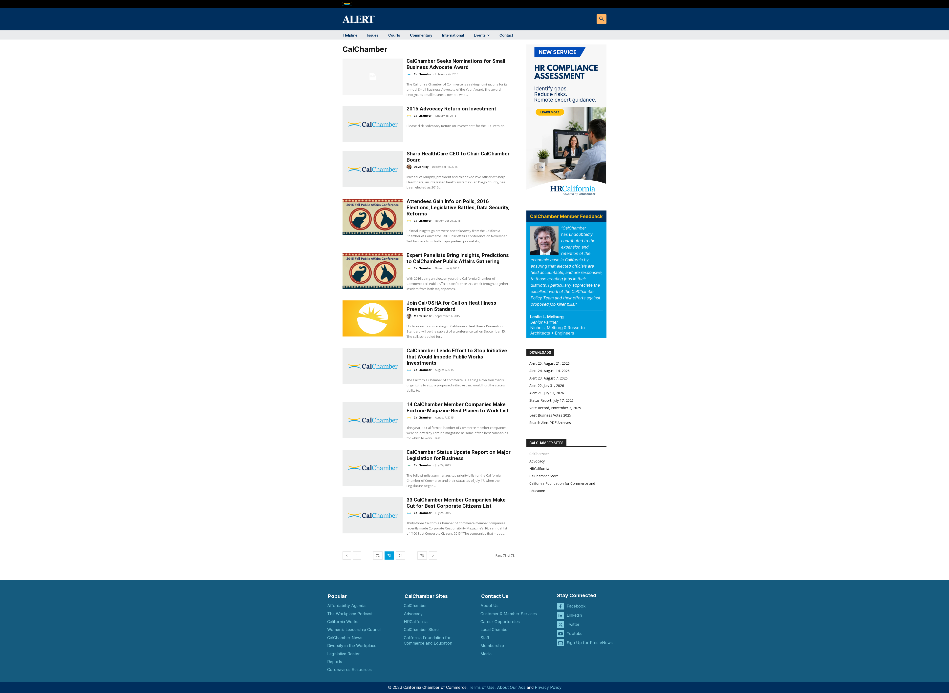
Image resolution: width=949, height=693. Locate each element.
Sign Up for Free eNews (590, 642)
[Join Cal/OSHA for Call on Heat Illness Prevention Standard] (373, 318)
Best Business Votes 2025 (550, 415)
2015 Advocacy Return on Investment (451, 109)
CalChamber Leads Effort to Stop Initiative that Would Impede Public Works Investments (457, 357)
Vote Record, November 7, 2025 (555, 407)
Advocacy (537, 461)
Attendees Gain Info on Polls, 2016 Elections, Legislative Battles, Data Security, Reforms (458, 207)
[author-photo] (410, 74)
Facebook (576, 606)
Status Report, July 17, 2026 (551, 400)
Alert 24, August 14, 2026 (549, 370)
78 (422, 555)
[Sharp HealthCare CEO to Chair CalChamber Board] (373, 169)
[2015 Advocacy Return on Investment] (373, 124)
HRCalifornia (539, 468)
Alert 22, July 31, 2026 (546, 385)
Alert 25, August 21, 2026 (549, 363)
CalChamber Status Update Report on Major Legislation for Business (459, 455)
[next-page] (433, 555)
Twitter (573, 624)
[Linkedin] (560, 615)
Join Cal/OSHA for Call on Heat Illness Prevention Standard (451, 306)
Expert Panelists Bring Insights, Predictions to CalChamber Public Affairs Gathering (458, 258)
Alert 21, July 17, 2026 (546, 393)
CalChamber (422, 74)
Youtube (574, 633)
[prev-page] (347, 555)
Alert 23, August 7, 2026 (548, 378)
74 (400, 555)
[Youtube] (560, 633)
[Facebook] (560, 606)
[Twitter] (560, 624)
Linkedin (574, 615)
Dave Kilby (421, 166)
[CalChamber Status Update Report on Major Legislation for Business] (373, 468)
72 (378, 555)
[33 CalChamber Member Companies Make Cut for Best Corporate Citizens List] (373, 515)
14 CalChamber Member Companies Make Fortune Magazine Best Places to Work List (458, 407)
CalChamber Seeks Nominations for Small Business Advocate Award (456, 64)
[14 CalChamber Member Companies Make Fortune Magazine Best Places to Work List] (373, 420)
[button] (601, 19)
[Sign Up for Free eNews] (560, 642)
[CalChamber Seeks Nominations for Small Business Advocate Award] (373, 77)
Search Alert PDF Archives (550, 422)
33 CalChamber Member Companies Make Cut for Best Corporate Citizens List (456, 503)
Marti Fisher (422, 316)
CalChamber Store (544, 476)
